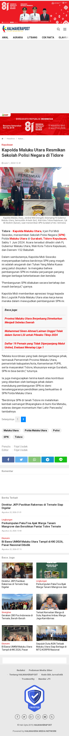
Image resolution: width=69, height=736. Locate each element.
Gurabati (36, 238)
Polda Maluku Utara (36, 430)
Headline (11, 139)
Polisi (56, 430)
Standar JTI (44, 679)
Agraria (18, 37)
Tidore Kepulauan (54, 238)
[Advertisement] (34, 76)
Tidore (18, 437)
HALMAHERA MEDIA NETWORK (40, 731)
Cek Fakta (48, 37)
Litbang (32, 37)
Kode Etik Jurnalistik (52, 675)
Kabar (20, 139)
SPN (61, 235)
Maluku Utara (18, 238)
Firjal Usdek (21, 446)
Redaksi (21, 670)
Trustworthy (28, 679)
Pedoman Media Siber (40, 670)
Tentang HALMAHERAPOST (23, 675)
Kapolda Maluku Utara (27, 231)
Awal (5, 37)
